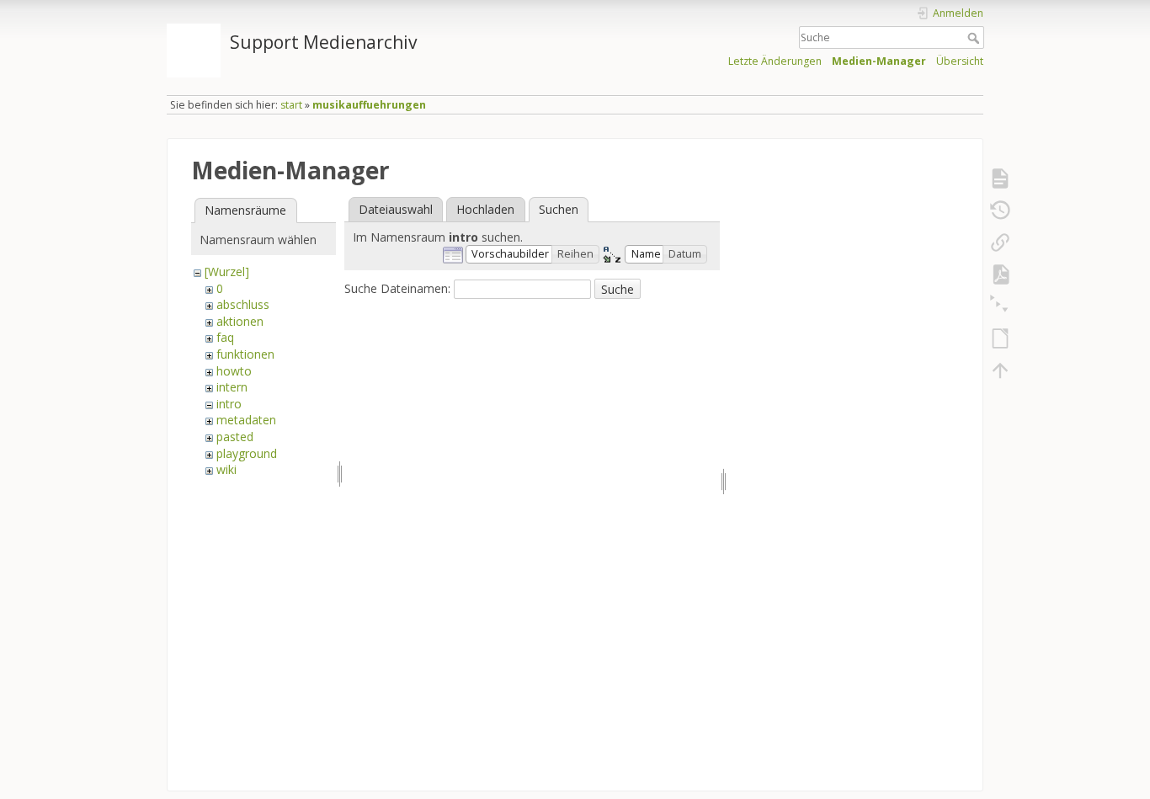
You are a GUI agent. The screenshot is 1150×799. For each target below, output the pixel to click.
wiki (226, 469)
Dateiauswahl (396, 209)
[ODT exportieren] (1000, 338)
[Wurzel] (227, 272)
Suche (975, 38)
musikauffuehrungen (369, 105)
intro (229, 404)
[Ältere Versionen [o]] (1000, 210)
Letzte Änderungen (775, 61)
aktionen (240, 321)
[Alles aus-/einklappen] (1000, 306)
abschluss (242, 304)
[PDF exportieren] (1000, 274)
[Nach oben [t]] (1000, 370)
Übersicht (959, 61)
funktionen (245, 354)
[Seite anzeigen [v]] (1000, 178)
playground (246, 453)
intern (232, 387)
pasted (234, 437)
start (291, 105)
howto (234, 371)
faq (225, 337)
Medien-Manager (879, 61)
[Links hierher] (1000, 242)
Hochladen (485, 209)
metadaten (246, 420)
